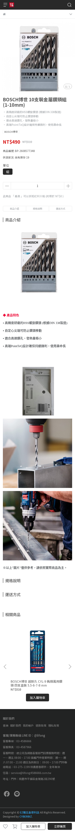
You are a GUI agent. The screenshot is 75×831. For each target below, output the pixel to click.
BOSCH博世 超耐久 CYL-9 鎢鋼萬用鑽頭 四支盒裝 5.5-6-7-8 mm (36, 683)
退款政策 (41, 725)
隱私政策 (53, 725)
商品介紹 (14, 208)
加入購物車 (33, 826)
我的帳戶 (28, 725)
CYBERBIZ (25, 816)
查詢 (5, 725)
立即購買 (60, 826)
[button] (70, 666)
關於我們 (15, 725)
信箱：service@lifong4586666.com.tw (27, 773)
